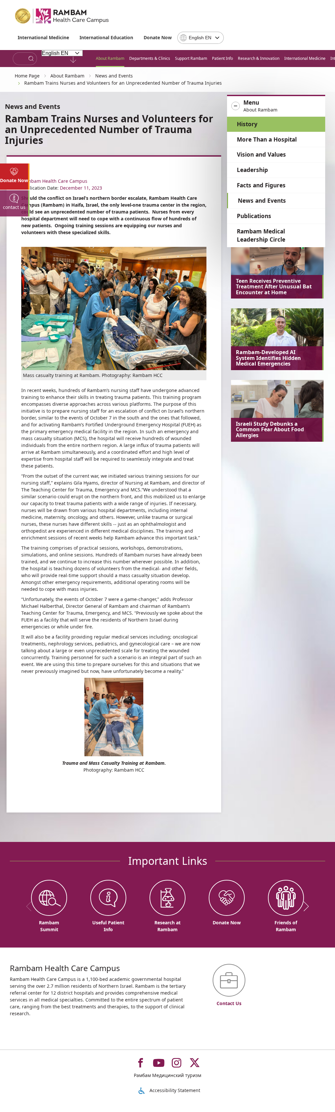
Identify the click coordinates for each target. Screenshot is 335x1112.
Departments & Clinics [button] (149, 58)
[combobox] (200, 37)
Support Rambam (191, 58)
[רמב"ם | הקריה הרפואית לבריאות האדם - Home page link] (62, 16)
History (247, 124)
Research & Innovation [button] (258, 58)
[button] (276, 106)
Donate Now (158, 37)
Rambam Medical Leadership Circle (261, 236)
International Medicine (43, 37)
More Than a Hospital (267, 139)
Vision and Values (261, 154)
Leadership (252, 170)
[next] (304, 906)
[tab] (14, 176)
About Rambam (110, 58)
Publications (254, 216)
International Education (106, 37)
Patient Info (222, 58)
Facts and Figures (261, 185)
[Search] (30, 58)
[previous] (31, 906)
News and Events (262, 200)
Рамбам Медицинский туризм (167, 1075)
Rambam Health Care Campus (54, 181)
